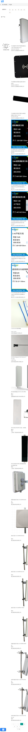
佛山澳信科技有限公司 (16, 504)
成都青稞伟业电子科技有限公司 (18, 396)
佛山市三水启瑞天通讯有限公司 (18, 153)
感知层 (12, 9)
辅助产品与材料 (21, 9)
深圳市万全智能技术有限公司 (17, 50)
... (22, 726)
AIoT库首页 (4, 4)
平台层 (18, 9)
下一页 (18, 729)
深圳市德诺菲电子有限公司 (17, 361)
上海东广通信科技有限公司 (17, 432)
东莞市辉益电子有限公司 (16, 333)
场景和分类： (5, 9)
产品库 (10, 4)
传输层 (15, 9)
